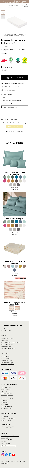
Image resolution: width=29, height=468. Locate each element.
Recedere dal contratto (8, 446)
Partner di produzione (7, 364)
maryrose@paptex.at (7, 395)
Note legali (4, 438)
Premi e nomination (7, 360)
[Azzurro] (24, 177)
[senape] (20, 266)
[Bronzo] (12, 181)
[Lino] (20, 181)
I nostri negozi (5, 358)
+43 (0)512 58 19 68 (6, 406)
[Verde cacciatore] (12, 177)
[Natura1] (24, 266)
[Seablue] (12, 266)
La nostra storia (5, 356)
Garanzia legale (5, 441)
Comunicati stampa (7, 362)
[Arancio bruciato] (8, 181)
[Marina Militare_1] (16, 177)
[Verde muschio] (8, 177)
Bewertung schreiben (14, 126)
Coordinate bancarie (7, 344)
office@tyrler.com (6, 408)
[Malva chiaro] (8, 266)
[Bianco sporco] (4, 266)
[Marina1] (20, 177)
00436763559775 (6, 330)
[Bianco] (24, 181)
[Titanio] (18, 184)
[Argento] (10, 184)
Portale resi (4, 340)
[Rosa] (4, 181)
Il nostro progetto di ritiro (8, 348)
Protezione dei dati (6, 439)
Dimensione (6, 67)
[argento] (16, 266)
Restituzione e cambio (7, 338)
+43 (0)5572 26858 (6, 393)
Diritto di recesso (6, 443)
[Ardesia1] (14, 184)
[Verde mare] (4, 177)
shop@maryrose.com (7, 329)
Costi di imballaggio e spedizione (10, 342)
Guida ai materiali (6, 346)
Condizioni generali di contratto (10, 436)
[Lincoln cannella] (11, 307)
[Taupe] (16, 181)
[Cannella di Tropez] (17, 307)
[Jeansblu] (14, 270)
